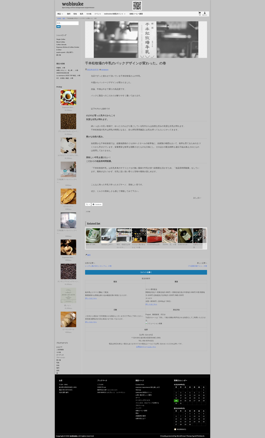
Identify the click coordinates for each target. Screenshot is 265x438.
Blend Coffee (60, 42)
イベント (97, 14)
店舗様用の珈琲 (141, 416)
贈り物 (58, 55)
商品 (59, 14)
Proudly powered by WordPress (172, 436)
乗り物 (58, 360)
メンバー (138, 408)
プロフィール (140, 405)
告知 (75, 14)
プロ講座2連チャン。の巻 (197, 266)
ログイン (204, 15)
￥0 (200, 15)
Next (204, 229)
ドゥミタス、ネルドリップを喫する (147, 403)
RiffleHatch (199, 436)
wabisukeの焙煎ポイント (113, 14)
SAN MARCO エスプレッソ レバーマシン (111, 392)
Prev (87, 229)
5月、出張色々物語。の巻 (64, 78)
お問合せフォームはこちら (146, 347)
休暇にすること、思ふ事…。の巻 (67, 70)
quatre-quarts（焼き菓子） (65, 52)
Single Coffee (60, 39)
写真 (57, 362)
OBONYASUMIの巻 (62, 73)
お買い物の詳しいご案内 (144, 395)
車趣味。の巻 (60, 68)
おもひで (59, 347)
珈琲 (68, 14)
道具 (81, 14)
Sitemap (138, 390)
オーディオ (60, 355)
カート (138, 397)
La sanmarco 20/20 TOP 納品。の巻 (68, 75)
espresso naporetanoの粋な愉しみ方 (148, 387)
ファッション (60, 357)
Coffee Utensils (61, 44)
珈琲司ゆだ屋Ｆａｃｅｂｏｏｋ (107, 390)
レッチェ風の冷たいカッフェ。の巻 (98, 266)
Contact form (140, 384)
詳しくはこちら (91, 298)
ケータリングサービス (143, 400)
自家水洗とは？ (141, 418)
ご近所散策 (60, 349)
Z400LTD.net (101, 387)
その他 (88, 14)
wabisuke (72, 3)
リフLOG (100, 384)
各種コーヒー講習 (136, 14)
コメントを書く (146, 272)
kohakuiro (104, 70)
